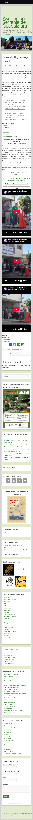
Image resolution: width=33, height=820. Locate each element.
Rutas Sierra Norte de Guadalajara (13, 698)
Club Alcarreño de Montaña (11, 700)
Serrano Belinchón (9, 659)
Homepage (7, 545)
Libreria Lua (6, 532)
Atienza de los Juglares (10, 712)
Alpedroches (7, 601)
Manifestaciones (18, 65)
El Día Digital (7, 738)
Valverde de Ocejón (9, 683)
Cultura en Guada (8, 751)
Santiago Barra (8, 661)
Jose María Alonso (9, 663)
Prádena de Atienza (9, 627)
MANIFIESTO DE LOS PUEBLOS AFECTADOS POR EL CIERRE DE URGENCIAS (14, 115)
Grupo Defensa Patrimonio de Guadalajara (15, 685)
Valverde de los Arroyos (10, 637)
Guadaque (6, 132)
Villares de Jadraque (9, 640)
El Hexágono (7, 732)
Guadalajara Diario (9, 740)
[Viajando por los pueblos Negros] (8, 577)
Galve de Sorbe (8, 618)
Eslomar (12, 547)
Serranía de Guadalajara (23, 550)
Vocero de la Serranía (9, 728)
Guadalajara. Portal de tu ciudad (12, 753)
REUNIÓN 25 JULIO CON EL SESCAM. (16, 119)
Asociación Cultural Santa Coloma (13, 710)
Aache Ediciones (8, 704)
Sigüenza (6, 633)
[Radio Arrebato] (20, 577)
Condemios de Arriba (9, 614)
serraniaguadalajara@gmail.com (12, 803)
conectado (18, 365)
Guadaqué (6, 734)
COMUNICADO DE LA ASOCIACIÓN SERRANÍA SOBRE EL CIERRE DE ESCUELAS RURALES (15, 102)
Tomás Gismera (8, 655)
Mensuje (16, 554)
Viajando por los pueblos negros (12, 691)
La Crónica (7, 730)
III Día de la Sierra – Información (13, 349)
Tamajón (6, 635)
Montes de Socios (8, 708)
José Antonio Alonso (9, 657)
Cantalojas (7, 610)
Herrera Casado (8, 653)
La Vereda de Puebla (9, 706)
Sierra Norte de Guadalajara (11, 674)
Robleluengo (7, 629)
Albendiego (7, 597)
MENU (6, 2)
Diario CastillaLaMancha (10, 136)
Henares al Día (7, 125)
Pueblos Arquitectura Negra (11, 689)
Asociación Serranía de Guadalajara (15, 22)
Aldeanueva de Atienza (10, 599)
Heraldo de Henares (9, 742)
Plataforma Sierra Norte (10, 681)
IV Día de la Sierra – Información (20, 353)
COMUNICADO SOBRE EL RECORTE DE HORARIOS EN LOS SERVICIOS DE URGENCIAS (16, 109)
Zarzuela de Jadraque (9, 642)
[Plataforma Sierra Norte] (8, 565)
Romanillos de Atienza (10, 631)
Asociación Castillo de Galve (11, 687)
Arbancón (6, 604)
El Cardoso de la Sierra (10, 616)
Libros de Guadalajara (9, 702)
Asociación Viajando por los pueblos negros (15, 693)
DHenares (6, 747)
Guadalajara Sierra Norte (10, 678)
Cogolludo (6, 612)
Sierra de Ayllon (8, 695)
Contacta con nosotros (17, 545)
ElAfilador (6, 127)
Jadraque (6, 623)
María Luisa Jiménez (9, 550)
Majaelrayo (7, 625)
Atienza (6, 606)
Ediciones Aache (7, 534)
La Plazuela (7, 736)
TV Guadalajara (8, 749)
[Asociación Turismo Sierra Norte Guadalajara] (20, 565)
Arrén (11, 552)
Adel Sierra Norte (8, 676)
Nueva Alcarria (7, 129)
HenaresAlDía (7, 341)
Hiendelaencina (8, 620)
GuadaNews (6, 134)
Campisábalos (7, 608)
